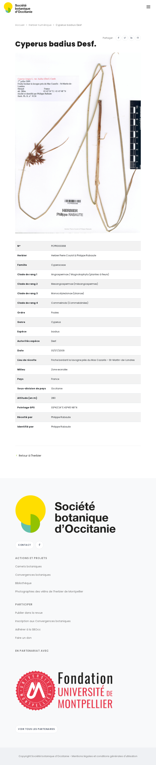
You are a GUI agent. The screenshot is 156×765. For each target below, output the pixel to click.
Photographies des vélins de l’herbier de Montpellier (49, 591)
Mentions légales (82, 756)
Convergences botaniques (33, 575)
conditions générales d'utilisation (116, 756)
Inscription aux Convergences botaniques (43, 621)
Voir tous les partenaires (36, 729)
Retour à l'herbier (30, 455)
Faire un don (23, 638)
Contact (24, 545)
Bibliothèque (23, 583)
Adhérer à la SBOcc (28, 629)
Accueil (20, 25)
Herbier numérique (40, 25)
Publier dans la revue (29, 613)
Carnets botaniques (28, 566)
